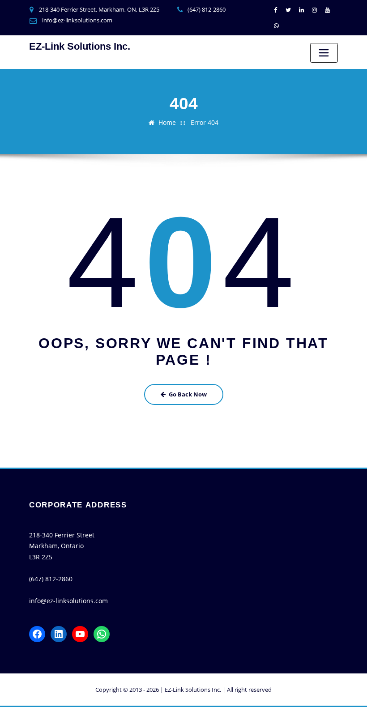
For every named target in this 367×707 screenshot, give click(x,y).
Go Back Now (188, 394)
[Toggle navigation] (324, 53)
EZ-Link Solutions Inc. (79, 46)
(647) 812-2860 (207, 9)
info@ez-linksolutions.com (77, 20)
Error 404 (204, 122)
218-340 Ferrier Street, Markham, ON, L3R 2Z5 (99, 9)
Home (167, 122)
